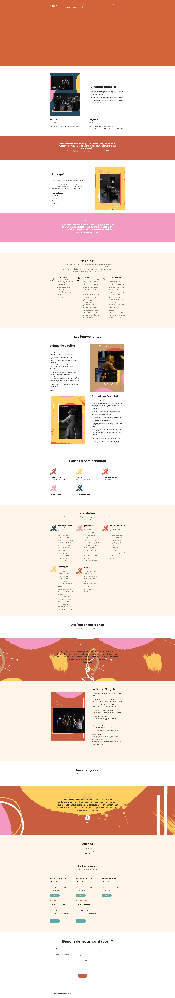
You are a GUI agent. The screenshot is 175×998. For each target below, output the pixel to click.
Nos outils (76, 4)
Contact (75, 7)
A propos (68, 4)
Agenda (68, 7)
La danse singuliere (112, 4)
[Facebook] (81, 7)
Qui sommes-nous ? (88, 4)
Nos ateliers (100, 4)
